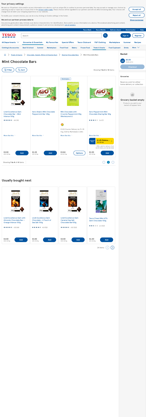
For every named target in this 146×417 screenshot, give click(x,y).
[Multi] (62, 124)
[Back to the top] (74, 171)
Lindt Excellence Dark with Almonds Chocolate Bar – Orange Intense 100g (14, 220)
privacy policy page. (46, 9)
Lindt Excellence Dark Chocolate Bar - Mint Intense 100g (12, 114)
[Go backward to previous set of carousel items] (107, 247)
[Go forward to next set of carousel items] (112, 247)
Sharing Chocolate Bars (70, 55)
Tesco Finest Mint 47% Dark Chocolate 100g (98, 219)
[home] (5, 55)
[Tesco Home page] (9, 36)
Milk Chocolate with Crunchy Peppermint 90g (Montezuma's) (71, 114)
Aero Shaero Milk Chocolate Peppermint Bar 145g (43, 112)
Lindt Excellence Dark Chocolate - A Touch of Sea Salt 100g (41, 220)
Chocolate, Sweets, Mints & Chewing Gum (42, 55)
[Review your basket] (122, 61)
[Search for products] (105, 35)
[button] (87, 29)
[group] (15, 215)
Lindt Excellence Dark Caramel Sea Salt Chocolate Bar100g (69, 220)
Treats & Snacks (16, 55)
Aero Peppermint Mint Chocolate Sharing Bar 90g (100, 112)
